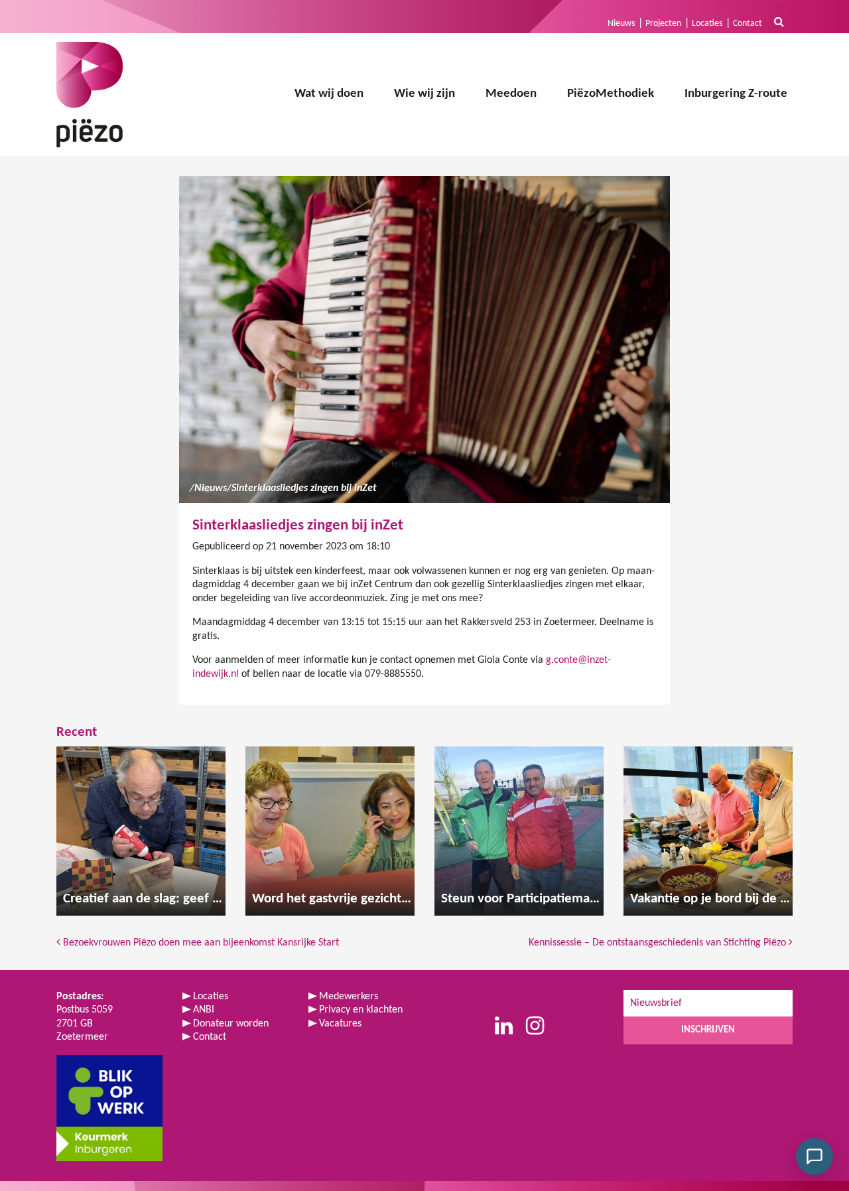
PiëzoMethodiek (610, 94)
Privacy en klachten (361, 1010)
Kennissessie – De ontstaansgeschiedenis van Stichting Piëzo (659, 943)
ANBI (203, 1010)
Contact (747, 24)
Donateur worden (231, 1023)
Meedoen (511, 94)
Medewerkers (348, 996)
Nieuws (621, 24)
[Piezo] (89, 94)
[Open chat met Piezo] (814, 1156)
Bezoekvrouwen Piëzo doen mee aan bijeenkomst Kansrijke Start (199, 943)
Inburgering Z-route (736, 94)
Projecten (663, 24)
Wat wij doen (328, 94)
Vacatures (340, 1023)
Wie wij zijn (424, 94)
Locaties (707, 24)
